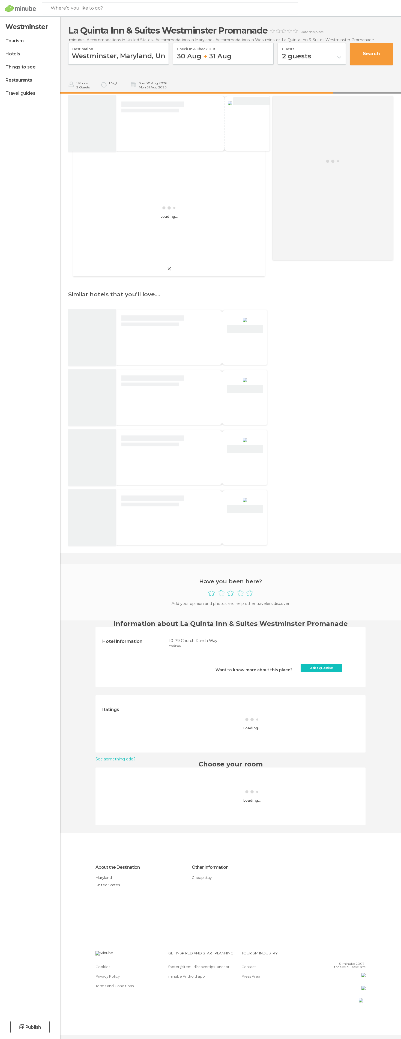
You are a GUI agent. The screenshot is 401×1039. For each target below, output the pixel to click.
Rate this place (312, 32)
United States (107, 885)
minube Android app (186, 976)
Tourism (14, 40)
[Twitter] (343, 955)
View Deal (251, 101)
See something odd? (115, 759)
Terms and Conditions (114, 986)
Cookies (102, 967)
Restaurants (18, 80)
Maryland (103, 877)
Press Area (250, 976)
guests (299, 56)
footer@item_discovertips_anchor (198, 967)
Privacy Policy (107, 976)
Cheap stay (202, 877)
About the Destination (117, 867)
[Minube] (20, 8)
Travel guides (20, 93)
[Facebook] (334, 955)
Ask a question (321, 668)
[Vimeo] (352, 955)
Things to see (20, 67)
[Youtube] (361, 955)
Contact (248, 967)
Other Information (210, 867)
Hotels (12, 53)
